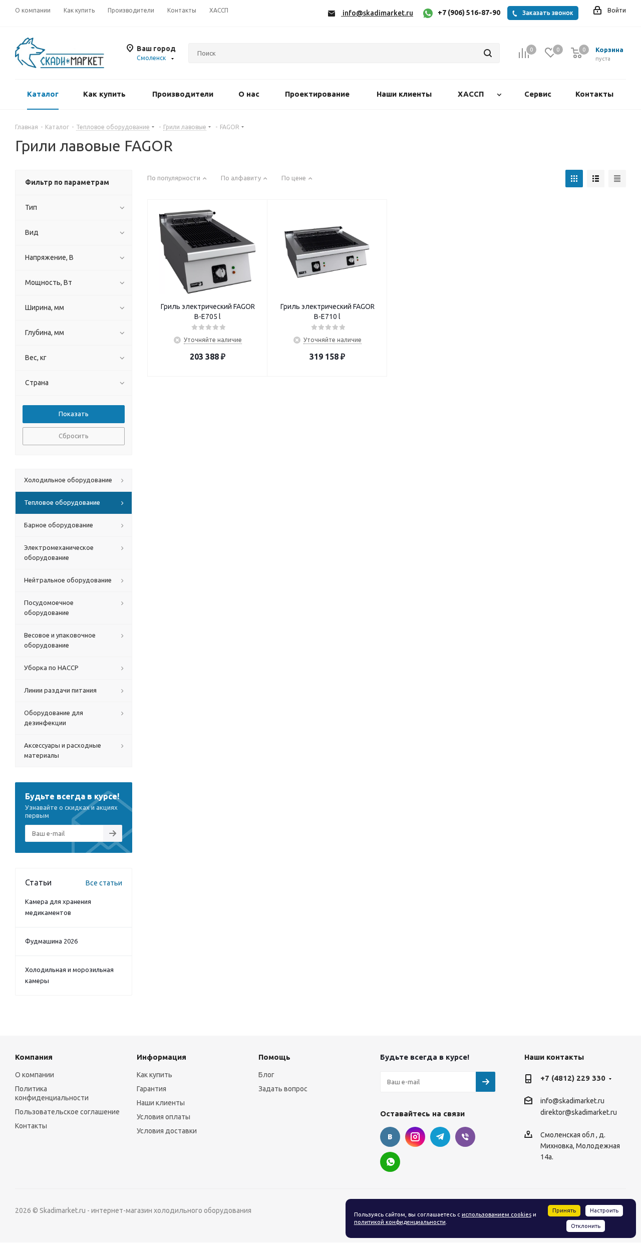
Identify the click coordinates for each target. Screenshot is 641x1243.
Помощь (274, 1057)
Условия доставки (167, 1131)
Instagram (415, 1137)
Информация (161, 1057)
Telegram (440, 1137)
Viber (465, 1137)
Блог (266, 1075)
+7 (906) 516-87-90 (469, 13)
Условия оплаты (163, 1117)
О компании (34, 1075)
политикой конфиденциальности (400, 1222)
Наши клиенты (161, 1103)
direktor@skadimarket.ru (578, 1113)
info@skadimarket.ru (572, 1101)
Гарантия (151, 1089)
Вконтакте (390, 1137)
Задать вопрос (282, 1089)
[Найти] (488, 53)
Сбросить (74, 435)
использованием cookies (496, 1214)
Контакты (31, 1126)
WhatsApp (390, 1162)
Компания (34, 1057)
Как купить (154, 1075)
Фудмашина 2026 (51, 941)
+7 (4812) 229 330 (572, 1078)
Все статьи (104, 883)
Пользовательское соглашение (67, 1112)
